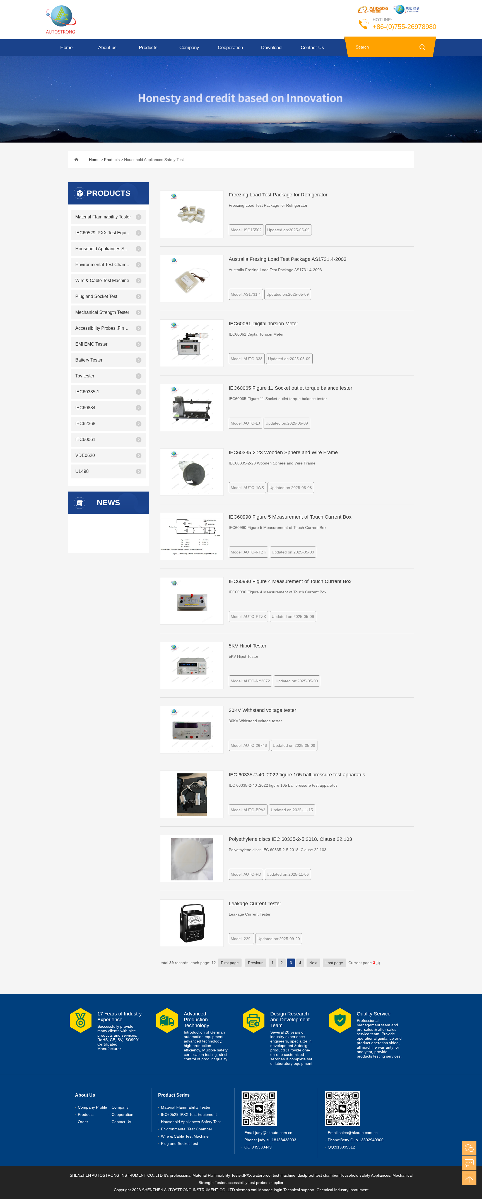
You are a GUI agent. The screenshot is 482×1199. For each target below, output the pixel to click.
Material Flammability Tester (103, 217)
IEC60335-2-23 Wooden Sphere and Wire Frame (283, 452)
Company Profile (92, 1107)
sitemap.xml (246, 1190)
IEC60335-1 (87, 391)
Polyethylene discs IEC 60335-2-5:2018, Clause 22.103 (290, 839)
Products (148, 47)
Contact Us (312, 47)
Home (66, 47)
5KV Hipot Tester (247, 646)
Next (313, 962)
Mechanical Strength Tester (102, 312)
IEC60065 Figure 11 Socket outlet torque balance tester (290, 388)
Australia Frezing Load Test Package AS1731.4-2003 (287, 259)
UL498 (82, 471)
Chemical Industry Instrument (342, 1190)
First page (230, 962)
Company (189, 47)
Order (83, 1121)
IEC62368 (85, 423)
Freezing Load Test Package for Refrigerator (278, 195)
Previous (255, 962)
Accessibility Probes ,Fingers (103, 328)
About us (107, 47)
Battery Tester (88, 360)
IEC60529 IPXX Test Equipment (103, 232)
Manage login (270, 1190)
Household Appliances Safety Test (103, 248)
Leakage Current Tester (255, 903)
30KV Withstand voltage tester (262, 710)
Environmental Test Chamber (103, 264)
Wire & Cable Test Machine (102, 280)
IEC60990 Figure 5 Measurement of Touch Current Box (290, 517)
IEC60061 (85, 439)
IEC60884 (85, 407)
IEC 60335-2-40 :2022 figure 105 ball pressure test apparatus (297, 774)
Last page (334, 962)
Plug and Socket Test (96, 296)
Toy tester (84, 376)
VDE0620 (85, 455)
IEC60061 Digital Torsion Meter (263, 323)
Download (271, 47)
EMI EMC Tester (91, 344)
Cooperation (230, 47)
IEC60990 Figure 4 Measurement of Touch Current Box (290, 581)
